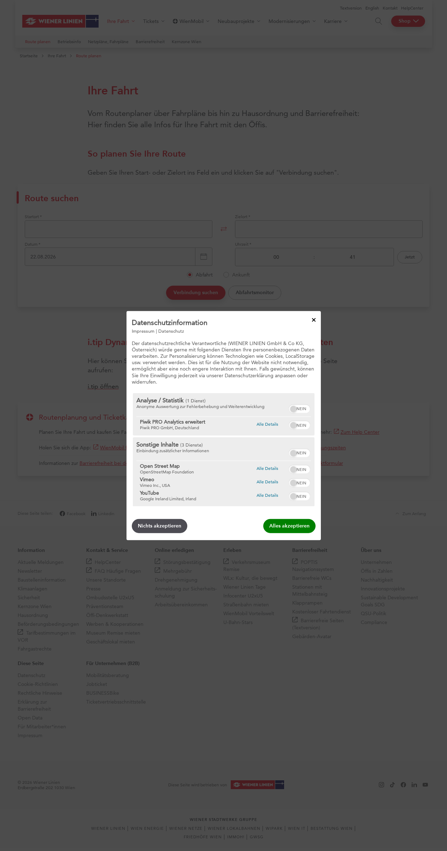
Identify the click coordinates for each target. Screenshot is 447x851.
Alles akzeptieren (289, 526)
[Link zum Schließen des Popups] (314, 319)
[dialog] (224, 425)
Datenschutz (171, 330)
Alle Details (267, 424)
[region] (224, 449)
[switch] (299, 408)
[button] (293, 409)
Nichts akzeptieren (159, 526)
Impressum (143, 330)
